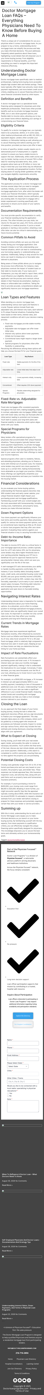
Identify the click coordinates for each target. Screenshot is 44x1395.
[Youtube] (24, 1380)
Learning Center (33, 1364)
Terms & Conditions (22, 1373)
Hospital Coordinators (13, 1364)
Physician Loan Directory (26, 1359)
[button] (2, 3)
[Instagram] (29, 1380)
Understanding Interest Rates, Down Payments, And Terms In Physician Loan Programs (18, 1307)
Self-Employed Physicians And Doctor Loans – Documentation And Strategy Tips (21, 1241)
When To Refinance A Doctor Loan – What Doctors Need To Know (19, 1175)
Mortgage (21, 840)
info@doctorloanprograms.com (22, 1348)
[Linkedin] (15, 1380)
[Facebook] (20, 1380)
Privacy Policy (31, 1369)
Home (15, 840)
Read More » (7, 1185)
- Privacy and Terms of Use (28, 1389)
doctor (10, 840)
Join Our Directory (14, 1369)
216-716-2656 (22, 1353)
